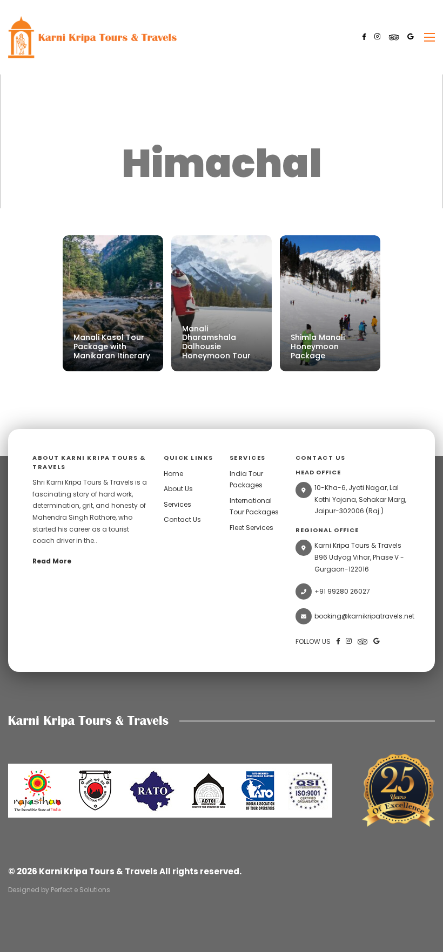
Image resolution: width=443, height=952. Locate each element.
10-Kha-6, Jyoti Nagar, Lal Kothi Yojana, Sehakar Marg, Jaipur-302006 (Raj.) (360, 499)
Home (173, 473)
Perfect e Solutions (80, 889)
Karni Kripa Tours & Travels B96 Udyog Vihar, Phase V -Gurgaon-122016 (359, 557)
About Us (178, 488)
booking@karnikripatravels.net (362, 616)
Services (177, 504)
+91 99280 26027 (342, 591)
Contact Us (182, 519)
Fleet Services (251, 527)
